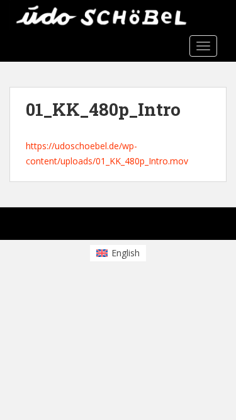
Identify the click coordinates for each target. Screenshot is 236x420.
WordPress (194, 227)
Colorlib (113, 227)
